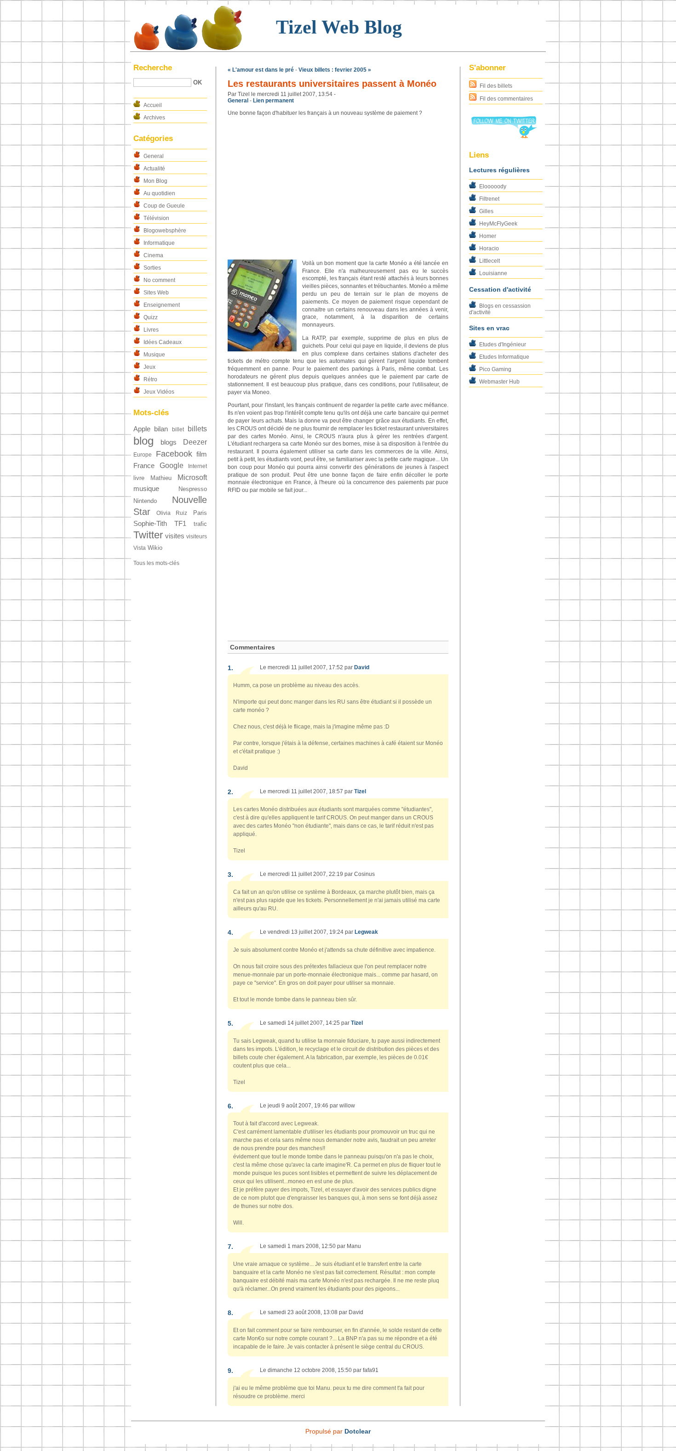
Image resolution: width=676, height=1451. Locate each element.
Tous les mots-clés (156, 563)
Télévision (156, 218)
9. (230, 1370)
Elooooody (492, 186)
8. (230, 1312)
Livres (151, 330)
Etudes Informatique (504, 357)
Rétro (150, 379)
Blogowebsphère (164, 230)
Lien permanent (273, 100)
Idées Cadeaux (162, 342)
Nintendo (145, 500)
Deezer (195, 442)
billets (197, 429)
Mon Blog (155, 181)
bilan (161, 429)
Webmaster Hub (499, 381)
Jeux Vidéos (158, 392)
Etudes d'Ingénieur (502, 344)
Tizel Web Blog (339, 27)
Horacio (489, 248)
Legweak (366, 932)
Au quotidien (159, 193)
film (201, 454)
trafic (200, 523)
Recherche (152, 67)
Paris (200, 512)
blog (143, 441)
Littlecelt (489, 261)
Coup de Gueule (164, 206)
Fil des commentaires (506, 99)
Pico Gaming (495, 369)
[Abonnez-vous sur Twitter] (503, 136)
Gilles (486, 211)
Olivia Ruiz (172, 513)
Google (171, 465)
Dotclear (357, 1431)
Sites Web (156, 292)
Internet (197, 466)
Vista (139, 548)
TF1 (180, 523)
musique (146, 488)
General (153, 156)
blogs (168, 442)
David (361, 667)
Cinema (153, 255)
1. (230, 668)
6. (230, 1106)
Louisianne (493, 273)
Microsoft (192, 477)
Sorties (152, 268)
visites (174, 536)
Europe (142, 455)
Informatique (159, 243)
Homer (487, 236)
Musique (154, 354)
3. (230, 874)
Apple (141, 429)
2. (230, 792)
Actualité (154, 168)
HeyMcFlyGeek (498, 223)
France (144, 465)
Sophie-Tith (150, 523)
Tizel (360, 791)
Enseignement (161, 305)
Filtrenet (489, 199)
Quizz (150, 317)
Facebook (174, 453)
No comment (159, 280)
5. (230, 1023)
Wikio (155, 547)
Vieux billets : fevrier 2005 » (334, 70)
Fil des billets (496, 86)
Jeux (149, 367)
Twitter (148, 535)
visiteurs (196, 536)
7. (230, 1246)
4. (230, 932)
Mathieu (161, 477)
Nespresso (192, 489)
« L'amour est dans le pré (261, 70)
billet (178, 429)
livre (138, 477)
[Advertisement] (338, 188)
